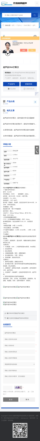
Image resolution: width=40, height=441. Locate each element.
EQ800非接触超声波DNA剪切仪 (19, 318)
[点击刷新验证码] (18, 387)
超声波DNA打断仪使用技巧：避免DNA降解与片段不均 (20, 124)
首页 (13, 25)
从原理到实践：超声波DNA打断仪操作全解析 (18, 130)
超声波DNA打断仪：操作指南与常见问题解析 (18, 118)
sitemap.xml (24, 418)
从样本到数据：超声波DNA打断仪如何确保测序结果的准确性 (20, 136)
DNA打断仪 (27, 25)
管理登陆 (10, 420)
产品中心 (19, 25)
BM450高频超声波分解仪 (16, 313)
